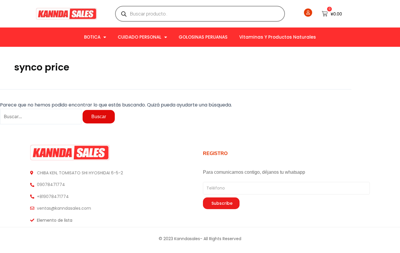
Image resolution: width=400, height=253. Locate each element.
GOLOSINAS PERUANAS (203, 37)
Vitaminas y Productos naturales (277, 37)
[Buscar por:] (41, 116)
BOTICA (92, 37)
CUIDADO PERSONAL (139, 37)
